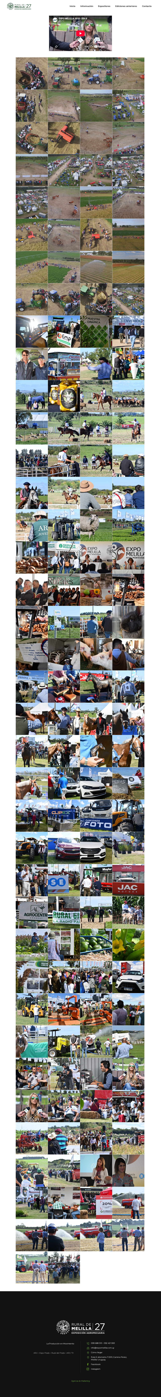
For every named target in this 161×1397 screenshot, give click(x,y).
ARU (36, 1353)
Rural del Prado (58, 1353)
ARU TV (70, 1353)
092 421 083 (109, 1343)
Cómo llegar (96, 1352)
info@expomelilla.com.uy (102, 1348)
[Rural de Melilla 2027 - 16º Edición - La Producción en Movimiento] (19, 6)
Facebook (95, 1364)
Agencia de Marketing (80, 1381)
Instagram (95, 1369)
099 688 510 (96, 1343)
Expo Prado (44, 1353)
